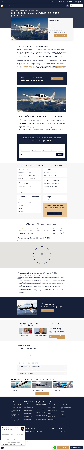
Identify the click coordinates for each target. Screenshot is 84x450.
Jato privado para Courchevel (27, 404)
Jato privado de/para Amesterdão (41, 419)
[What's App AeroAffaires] (76, 1)
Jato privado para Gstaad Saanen (28, 407)
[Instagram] (61, 431)
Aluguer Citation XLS (51, 416)
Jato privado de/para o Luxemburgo (41, 415)
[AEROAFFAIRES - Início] (7, 6)
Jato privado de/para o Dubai (40, 412)
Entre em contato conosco (33, 441)
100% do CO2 (27, 66)
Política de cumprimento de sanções (44, 441)
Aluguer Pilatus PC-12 (51, 406)
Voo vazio (62, 414)
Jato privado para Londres (27, 419)
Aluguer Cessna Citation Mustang (53, 403)
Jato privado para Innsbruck (27, 406)
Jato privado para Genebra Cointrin (16, 403)
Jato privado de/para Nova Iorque (41, 408)
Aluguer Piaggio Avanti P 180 (52, 410)
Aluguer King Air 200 (51, 413)
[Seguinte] (64, 109)
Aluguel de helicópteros (64, 404)
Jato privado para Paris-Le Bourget (16, 406)
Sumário (19, 42)
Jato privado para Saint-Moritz (28, 403)
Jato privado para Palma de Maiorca (16, 422)
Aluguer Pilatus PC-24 (51, 407)
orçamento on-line (59, 66)
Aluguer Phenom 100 (51, 404)
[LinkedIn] (78, 1)
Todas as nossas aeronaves (42, 393)
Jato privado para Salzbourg (27, 413)
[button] (76, 5)
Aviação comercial (63, 406)
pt (80, 1)
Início (12, 10)
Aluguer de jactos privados (65, 403)
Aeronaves (16, 10)
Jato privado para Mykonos (27, 410)
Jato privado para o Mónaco (15, 420)
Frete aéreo (62, 411)
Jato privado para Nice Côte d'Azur (16, 404)
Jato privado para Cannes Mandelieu (16, 407)
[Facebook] (59, 431)
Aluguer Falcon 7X (51, 420)
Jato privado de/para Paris (40, 411)
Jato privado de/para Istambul (40, 406)
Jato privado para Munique (15, 419)
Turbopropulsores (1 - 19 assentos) (25, 10)
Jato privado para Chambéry (27, 416)
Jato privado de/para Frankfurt (40, 409)
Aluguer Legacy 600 (51, 419)
